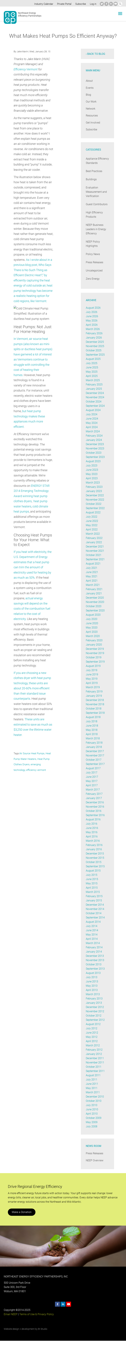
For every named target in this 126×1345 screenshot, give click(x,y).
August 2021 (93, 563)
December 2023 (95, 444)
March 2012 (93, 1045)
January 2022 (94, 542)
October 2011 (93, 1066)
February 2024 (94, 435)
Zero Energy (93, 278)
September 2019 (95, 661)
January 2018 (94, 747)
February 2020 (94, 640)
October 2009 (93, 1117)
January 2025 (94, 388)
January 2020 (94, 644)
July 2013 (91, 977)
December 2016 (95, 802)
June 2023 (92, 469)
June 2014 (92, 930)
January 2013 (94, 1002)
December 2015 (95, 853)
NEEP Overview (94, 1160)
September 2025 (95, 354)
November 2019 (95, 653)
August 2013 (93, 973)
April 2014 (92, 938)
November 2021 (95, 550)
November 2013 (95, 960)
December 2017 (95, 751)
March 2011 (93, 1092)
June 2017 (92, 776)
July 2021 (91, 567)
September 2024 (95, 405)
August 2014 (93, 921)
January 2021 (94, 593)
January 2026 (94, 337)
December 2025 (95, 341)
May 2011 (91, 1088)
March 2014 (93, 943)
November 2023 (95, 448)
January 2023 (94, 491)
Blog (88, 94)
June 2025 (92, 367)
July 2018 (91, 721)
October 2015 (93, 862)
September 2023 (95, 457)
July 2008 (91, 1126)
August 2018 (93, 717)
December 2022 (95, 495)
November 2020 (95, 602)
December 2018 (95, 700)
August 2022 (93, 512)
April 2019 (92, 683)
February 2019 (94, 691)
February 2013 (94, 998)
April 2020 (92, 631)
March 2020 (93, 636)
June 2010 (92, 1109)
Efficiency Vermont (26, 69)
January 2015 (94, 900)
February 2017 (94, 793)
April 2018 (92, 734)
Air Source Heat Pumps (31, 753)
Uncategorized (94, 270)
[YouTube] (116, 4)
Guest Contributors (96, 204)
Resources (92, 115)
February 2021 (94, 589)
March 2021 (93, 584)
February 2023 (94, 486)
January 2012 (94, 1054)
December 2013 (95, 955)
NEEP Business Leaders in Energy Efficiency (96, 229)
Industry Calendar (43, 3)
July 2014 (91, 926)
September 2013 (95, 968)
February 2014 (94, 947)
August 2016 (93, 819)
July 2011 (91, 1079)
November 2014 (95, 909)
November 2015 (95, 857)
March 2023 (93, 482)
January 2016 (94, 849)
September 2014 (95, 917)
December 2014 (95, 904)
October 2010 (93, 1100)
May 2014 (91, 934)
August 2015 (93, 870)
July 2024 (91, 414)
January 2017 (94, 798)
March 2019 (93, 687)
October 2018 (93, 708)
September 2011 (95, 1071)
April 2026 (92, 324)
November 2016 (95, 806)
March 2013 (93, 994)
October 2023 (93, 452)
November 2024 (95, 397)
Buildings (91, 179)
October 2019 (93, 657)
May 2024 (91, 422)
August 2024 (93, 410)
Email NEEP (10, 1314)
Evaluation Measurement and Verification (96, 192)
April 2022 (92, 529)
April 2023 (92, 478)
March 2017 (93, 789)
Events (90, 87)
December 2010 (95, 1096)
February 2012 (94, 1049)
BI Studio (42, 1329)
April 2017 (92, 785)
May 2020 (91, 627)
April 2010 (92, 1113)
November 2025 (95, 346)
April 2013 (92, 990)
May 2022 (91, 525)
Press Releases (94, 262)
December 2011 (95, 1058)
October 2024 (93, 401)
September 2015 (95, 866)
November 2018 (95, 704)
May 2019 (91, 678)
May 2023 (91, 474)
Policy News (93, 254)
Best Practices (94, 171)
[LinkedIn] (111, 4)
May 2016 (91, 832)
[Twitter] (102, 4)
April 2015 (92, 887)
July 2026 (91, 312)
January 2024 (94, 439)
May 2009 (91, 1122)
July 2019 (91, 670)
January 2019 (94, 695)
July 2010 (91, 1105)
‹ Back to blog (95, 53)
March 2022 (93, 533)
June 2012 (92, 1032)
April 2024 (92, 427)
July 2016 (91, 823)
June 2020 (92, 623)
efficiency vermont (36, 770)
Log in (93, 3)
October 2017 (93, 759)
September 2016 (95, 815)
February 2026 (94, 333)
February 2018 (94, 742)
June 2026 (92, 316)
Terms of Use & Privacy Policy (36, 1314)
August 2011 (93, 1075)
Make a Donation (22, 1212)
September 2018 (95, 712)
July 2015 (91, 874)
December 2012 (95, 1007)
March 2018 (93, 738)
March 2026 (93, 329)
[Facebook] (106, 4)
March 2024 (93, 431)
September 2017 (95, 764)
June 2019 (92, 674)
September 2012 (95, 1019)
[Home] (10, 17)
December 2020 (95, 597)
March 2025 (93, 380)
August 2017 (93, 768)
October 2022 (93, 503)
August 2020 (93, 614)
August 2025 (93, 358)
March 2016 (93, 840)
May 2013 (91, 985)
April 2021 (92, 580)
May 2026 (91, 320)
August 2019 (93, 665)
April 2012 (92, 1041)
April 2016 (92, 836)
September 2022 (95, 508)
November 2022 (95, 499)
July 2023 (91, 465)
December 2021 (95, 546)
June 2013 (92, 981)
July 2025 (91, 363)
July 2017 (91, 772)
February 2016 (94, 845)
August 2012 (93, 1024)
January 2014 (94, 951)
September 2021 (95, 559)
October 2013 (93, 964)
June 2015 (92, 879)
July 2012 (91, 1028)
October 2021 (93, 555)
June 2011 (92, 1083)
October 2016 (93, 810)
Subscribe (80, 3)
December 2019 (95, 648)
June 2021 (92, 572)
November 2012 (95, 1011)
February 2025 (94, 384)
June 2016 (92, 828)
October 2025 (93, 350)
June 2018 (92, 725)
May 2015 (91, 883)
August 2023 (93, 461)
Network (90, 108)
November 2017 (95, 755)
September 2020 (95, 610)
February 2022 (94, 538)
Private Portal (64, 3)
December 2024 (95, 393)
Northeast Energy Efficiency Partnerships (29, 14)
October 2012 (93, 1015)
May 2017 (91, 781)
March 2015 (93, 891)
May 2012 (91, 1036)
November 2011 (95, 1062)
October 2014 (93, 913)
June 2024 (92, 418)
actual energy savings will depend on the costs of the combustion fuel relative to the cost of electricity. (32, 608)
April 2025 (92, 376)
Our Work (91, 101)
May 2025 (91, 371)
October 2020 (93, 606)
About (89, 80)
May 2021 (91, 576)
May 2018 (91, 729)
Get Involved (93, 122)
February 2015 (94, 896)
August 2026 (93, 307)
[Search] (120, 4)
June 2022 (92, 521)
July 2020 (91, 619)
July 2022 (91, 516)
